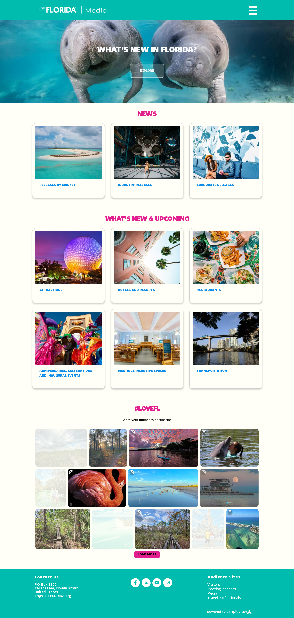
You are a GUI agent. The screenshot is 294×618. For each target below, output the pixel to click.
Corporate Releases (215, 185)
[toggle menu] (253, 10)
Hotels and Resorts (136, 290)
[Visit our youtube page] (156, 582)
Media (212, 594)
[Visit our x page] (146, 582)
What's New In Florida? (147, 50)
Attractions (51, 290)
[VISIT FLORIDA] (72, 10)
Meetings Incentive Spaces (142, 371)
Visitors (213, 585)
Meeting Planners (221, 589)
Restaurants (209, 290)
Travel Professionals (224, 598)
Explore (147, 70)
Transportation (212, 371)
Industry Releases (135, 185)
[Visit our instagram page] (167, 582)
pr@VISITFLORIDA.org (53, 596)
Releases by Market (57, 185)
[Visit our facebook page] (135, 582)
